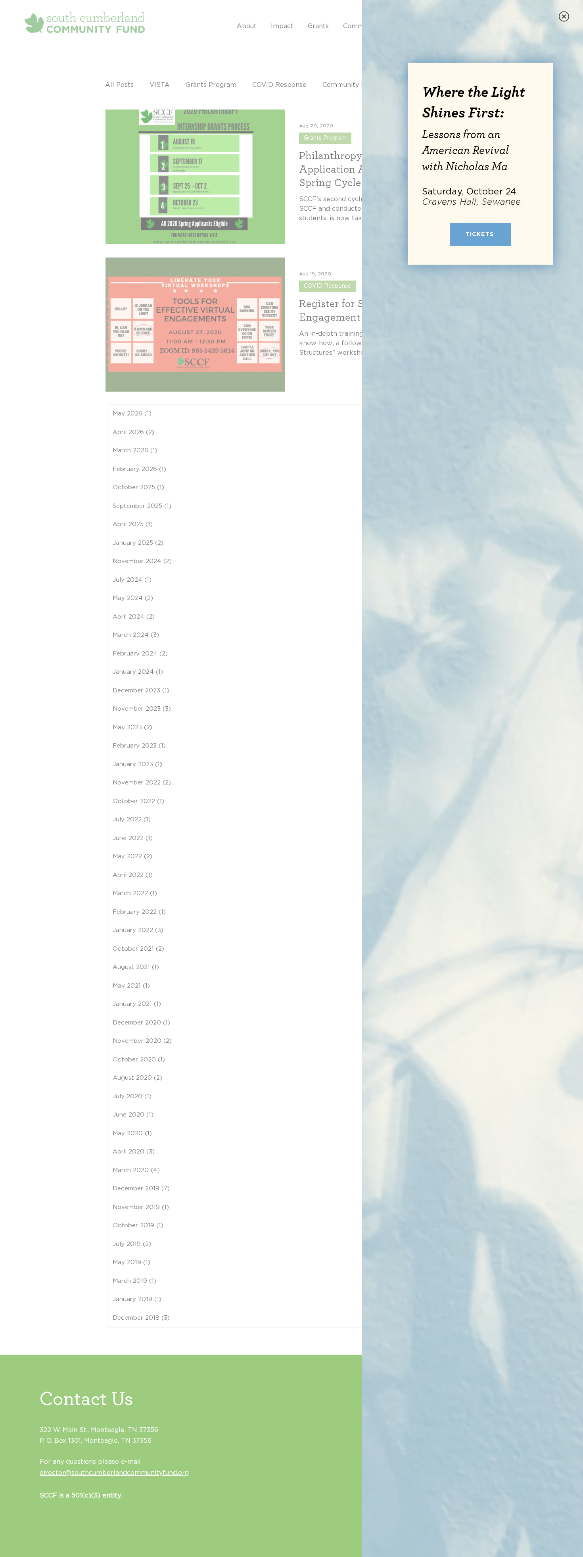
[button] (564, 16)
